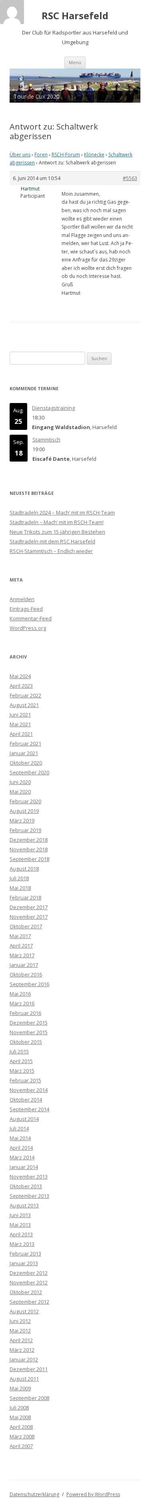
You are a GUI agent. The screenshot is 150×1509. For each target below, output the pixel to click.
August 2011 (24, 1378)
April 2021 (21, 733)
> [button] (130, 83)
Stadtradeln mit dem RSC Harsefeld (52, 541)
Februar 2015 (25, 1080)
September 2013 (29, 1195)
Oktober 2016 (26, 974)
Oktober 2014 (26, 1099)
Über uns (20, 154)
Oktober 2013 (26, 1186)
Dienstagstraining (53, 407)
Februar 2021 (25, 743)
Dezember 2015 (29, 1022)
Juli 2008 (19, 1407)
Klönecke (94, 154)
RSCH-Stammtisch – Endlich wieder (51, 551)
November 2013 (29, 1176)
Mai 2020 (20, 791)
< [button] (20, 83)
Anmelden (22, 599)
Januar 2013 (24, 1263)
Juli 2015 (19, 1051)
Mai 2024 (20, 676)
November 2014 (29, 1090)
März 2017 (22, 955)
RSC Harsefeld (75, 16)
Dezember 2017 (29, 907)
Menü (75, 62)
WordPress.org (28, 628)
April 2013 (21, 1234)
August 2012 (24, 1311)
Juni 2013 (20, 1215)
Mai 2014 (20, 1138)
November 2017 (29, 916)
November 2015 (29, 1032)
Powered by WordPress (93, 1494)
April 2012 (21, 1340)
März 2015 (22, 1070)
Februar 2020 (25, 801)
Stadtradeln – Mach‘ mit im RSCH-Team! (57, 522)
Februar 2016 (25, 1013)
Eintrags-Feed (26, 608)
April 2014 (21, 1147)
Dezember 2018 (29, 839)
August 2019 (24, 810)
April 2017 (21, 945)
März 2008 (22, 1436)
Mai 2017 (20, 936)
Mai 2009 (20, 1388)
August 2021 (24, 705)
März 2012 (22, 1349)
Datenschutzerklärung (34, 1494)
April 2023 (21, 685)
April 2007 (21, 1446)
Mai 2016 (20, 993)
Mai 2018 (20, 887)
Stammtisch (46, 439)
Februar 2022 (25, 695)
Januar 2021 (24, 753)
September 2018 (29, 859)
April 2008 (21, 1426)
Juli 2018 (19, 878)
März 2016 (22, 1003)
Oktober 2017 (26, 926)
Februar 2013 (25, 1253)
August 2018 (24, 868)
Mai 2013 (20, 1224)
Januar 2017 (24, 964)
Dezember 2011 (29, 1369)
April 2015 (21, 1061)
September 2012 (29, 1301)
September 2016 (29, 984)
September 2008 (29, 1398)
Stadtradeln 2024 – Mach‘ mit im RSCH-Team (62, 512)
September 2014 (29, 1109)
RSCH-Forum (66, 154)
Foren (41, 154)
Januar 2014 (24, 1167)
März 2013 (22, 1244)
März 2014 (22, 1157)
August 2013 (24, 1205)
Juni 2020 (20, 782)
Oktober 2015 (26, 1041)
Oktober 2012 (26, 1292)
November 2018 (29, 849)
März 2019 (22, 820)
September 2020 (29, 772)
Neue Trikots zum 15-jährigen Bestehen (57, 531)
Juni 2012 (20, 1321)
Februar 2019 (25, 830)
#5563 (130, 178)
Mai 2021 (20, 724)
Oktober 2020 (26, 762)
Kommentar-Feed (31, 618)
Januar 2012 (24, 1359)
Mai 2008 (20, 1417)
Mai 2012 (20, 1330)
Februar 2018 (25, 897)
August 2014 (24, 1118)
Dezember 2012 (29, 1272)
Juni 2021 (20, 714)
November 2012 (29, 1282)
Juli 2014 (19, 1128)
